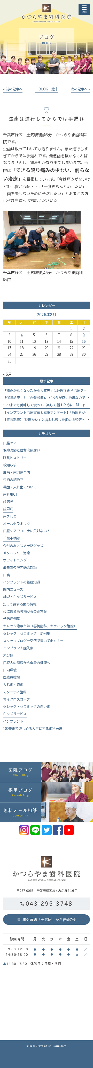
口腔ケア (10, 442)
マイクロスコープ (16, 699)
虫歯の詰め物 (13, 479)
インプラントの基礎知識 (21, 582)
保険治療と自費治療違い (21, 450)
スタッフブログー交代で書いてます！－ (33, 640)
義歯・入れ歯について (20, 486)
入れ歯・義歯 (13, 684)
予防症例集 (11, 618)
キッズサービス (15, 713)
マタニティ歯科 (14, 691)
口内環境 (10, 669)
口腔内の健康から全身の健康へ (26, 662)
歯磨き (8, 501)
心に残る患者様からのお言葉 (25, 611)
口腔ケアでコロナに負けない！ (26, 530)
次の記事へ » (80, 88)
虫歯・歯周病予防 (16, 472)
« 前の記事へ (12, 88)
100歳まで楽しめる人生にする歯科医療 (32, 728)
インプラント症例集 (18, 647)
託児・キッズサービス (20, 596)
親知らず (10, 464)
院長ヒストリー (15, 457)
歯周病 (8, 508)
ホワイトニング (15, 560)
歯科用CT (10, 494)
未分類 (8, 655)
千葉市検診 (11, 537)
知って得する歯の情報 (19, 604)
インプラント (13, 721)
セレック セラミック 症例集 (26, 633)
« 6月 (7, 374)
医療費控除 (11, 677)
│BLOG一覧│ (46, 88)
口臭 (6, 574)
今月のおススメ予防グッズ (23, 545)
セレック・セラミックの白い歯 (26, 706)
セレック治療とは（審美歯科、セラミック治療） (40, 625)
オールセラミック (16, 523)
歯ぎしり (10, 516)
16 (84, 341)
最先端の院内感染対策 (20, 567)
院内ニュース (13, 589)
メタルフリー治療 (16, 552)
